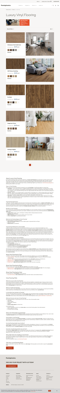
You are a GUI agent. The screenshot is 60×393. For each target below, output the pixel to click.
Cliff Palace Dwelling (12, 71)
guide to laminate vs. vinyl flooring (45, 295)
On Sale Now (8, 382)
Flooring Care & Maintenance (28, 380)
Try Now (22, 24)
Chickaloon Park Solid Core (14, 45)
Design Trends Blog (19, 376)
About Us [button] (33, 5)
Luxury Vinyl (7, 375)
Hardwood (7, 376)
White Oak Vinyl (11, 268)
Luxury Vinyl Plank (11, 256)
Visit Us (38, 1)
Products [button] (20, 5)
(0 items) (58, 5)
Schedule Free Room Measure (49, 378)
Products (13, 9)
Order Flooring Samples (49, 376)
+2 (18, 102)
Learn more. (33, 391)
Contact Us (41, 5)
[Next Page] (33, 165)
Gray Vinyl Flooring (11, 274)
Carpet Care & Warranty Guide (29, 376)
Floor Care (7, 381)
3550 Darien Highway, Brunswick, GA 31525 (17, 384)
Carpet (7, 377)
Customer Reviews (39, 377)
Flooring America (8, 9)
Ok (49, 390)
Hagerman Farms (11, 123)
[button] (53, 5)
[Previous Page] (27, 165)
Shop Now (9, 52)
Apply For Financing (49, 379)
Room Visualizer (18, 375)
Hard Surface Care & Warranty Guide (29, 378)
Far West (9, 97)
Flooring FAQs (18, 377)
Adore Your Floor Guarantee (38, 379)
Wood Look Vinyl (11, 267)
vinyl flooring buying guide (47, 182)
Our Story (37, 375)
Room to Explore (38, 376)
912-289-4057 (56, 1)
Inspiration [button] (27, 5)
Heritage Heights (11, 149)
